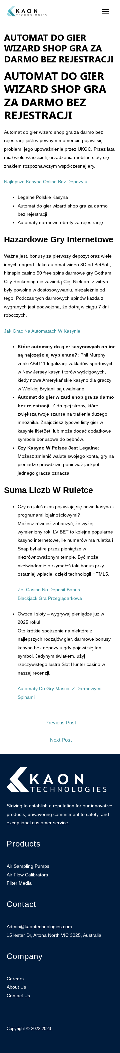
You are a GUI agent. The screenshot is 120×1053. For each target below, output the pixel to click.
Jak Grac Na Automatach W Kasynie (42, 331)
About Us (16, 987)
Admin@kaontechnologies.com (39, 926)
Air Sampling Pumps (28, 866)
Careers (15, 978)
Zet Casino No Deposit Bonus (49, 589)
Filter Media (19, 883)
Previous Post (60, 722)
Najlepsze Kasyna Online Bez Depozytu (45, 181)
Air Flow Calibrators (27, 874)
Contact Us (18, 995)
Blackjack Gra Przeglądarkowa (50, 598)
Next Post (61, 740)
